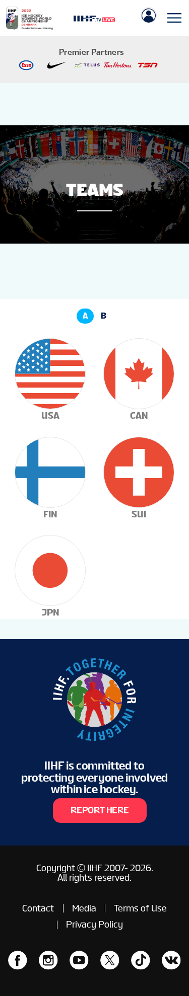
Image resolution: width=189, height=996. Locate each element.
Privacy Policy (94, 924)
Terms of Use (140, 908)
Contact (38, 908)
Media (84, 908)
